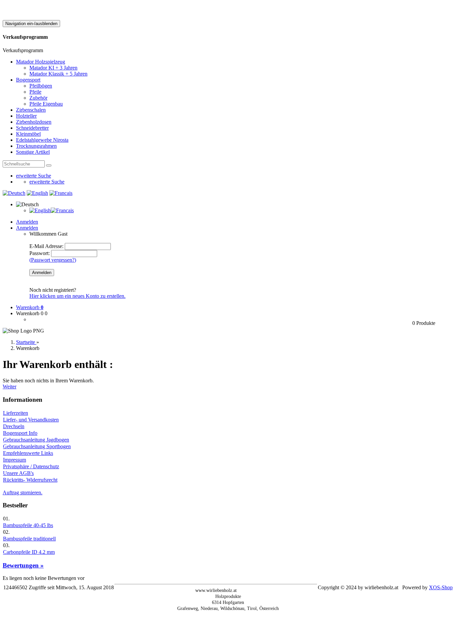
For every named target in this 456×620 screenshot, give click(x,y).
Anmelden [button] (27, 228)
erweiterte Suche (33, 175)
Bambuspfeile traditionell (29, 538)
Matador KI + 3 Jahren (53, 68)
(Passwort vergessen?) (52, 260)
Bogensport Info (20, 433)
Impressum (14, 460)
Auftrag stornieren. (22, 492)
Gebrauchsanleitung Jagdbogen (36, 440)
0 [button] (46, 313)
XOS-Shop (441, 587)
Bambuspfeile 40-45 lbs (28, 525)
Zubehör (38, 98)
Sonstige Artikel (33, 152)
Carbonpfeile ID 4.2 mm (29, 552)
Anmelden (27, 222)
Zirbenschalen (31, 110)
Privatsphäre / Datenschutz (31, 466)
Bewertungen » (23, 565)
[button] (27, 204)
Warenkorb (29, 307)
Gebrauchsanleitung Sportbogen (37, 446)
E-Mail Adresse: (46, 246)
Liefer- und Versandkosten (31, 419)
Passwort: (39, 253)
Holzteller (26, 116)
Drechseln (13, 426)
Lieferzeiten (15, 413)
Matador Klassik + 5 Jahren (58, 74)
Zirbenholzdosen (33, 122)
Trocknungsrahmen (36, 146)
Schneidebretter (32, 128)
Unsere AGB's (18, 473)
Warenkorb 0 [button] (29, 313)
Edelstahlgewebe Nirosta (42, 140)
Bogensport (28, 80)
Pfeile (35, 92)
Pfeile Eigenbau (46, 104)
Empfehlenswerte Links (28, 453)
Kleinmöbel (28, 134)
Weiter (9, 386)
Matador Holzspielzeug (40, 62)
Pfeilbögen (40, 86)
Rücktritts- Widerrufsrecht (30, 480)
